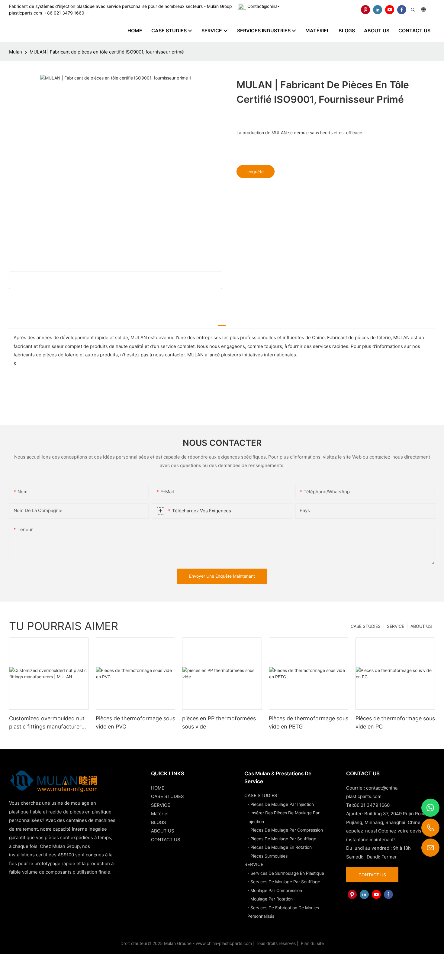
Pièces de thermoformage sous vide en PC (395, 722)
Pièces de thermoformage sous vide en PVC (135, 722)
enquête (255, 171)
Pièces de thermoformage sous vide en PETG (308, 722)
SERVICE (395, 626)
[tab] (222, 322)
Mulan (15, 52)
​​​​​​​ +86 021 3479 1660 (63, 12)
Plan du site (312, 943)
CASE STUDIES (366, 626)
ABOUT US (421, 626)
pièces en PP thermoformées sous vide (219, 722)
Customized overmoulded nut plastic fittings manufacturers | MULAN (48, 723)
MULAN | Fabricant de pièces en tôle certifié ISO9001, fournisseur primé (107, 52)
